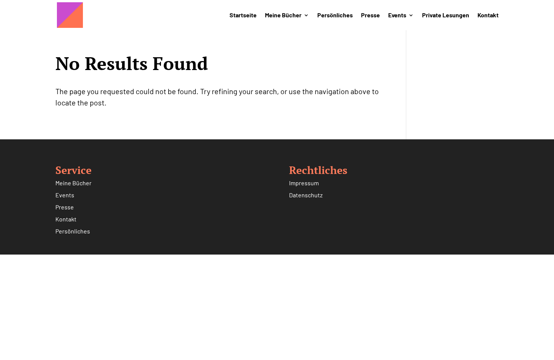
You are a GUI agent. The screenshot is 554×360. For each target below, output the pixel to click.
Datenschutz (306, 194)
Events (397, 15)
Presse (370, 15)
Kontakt (488, 15)
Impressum (304, 182)
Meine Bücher (283, 15)
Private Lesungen (445, 15)
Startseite (243, 15)
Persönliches (335, 15)
